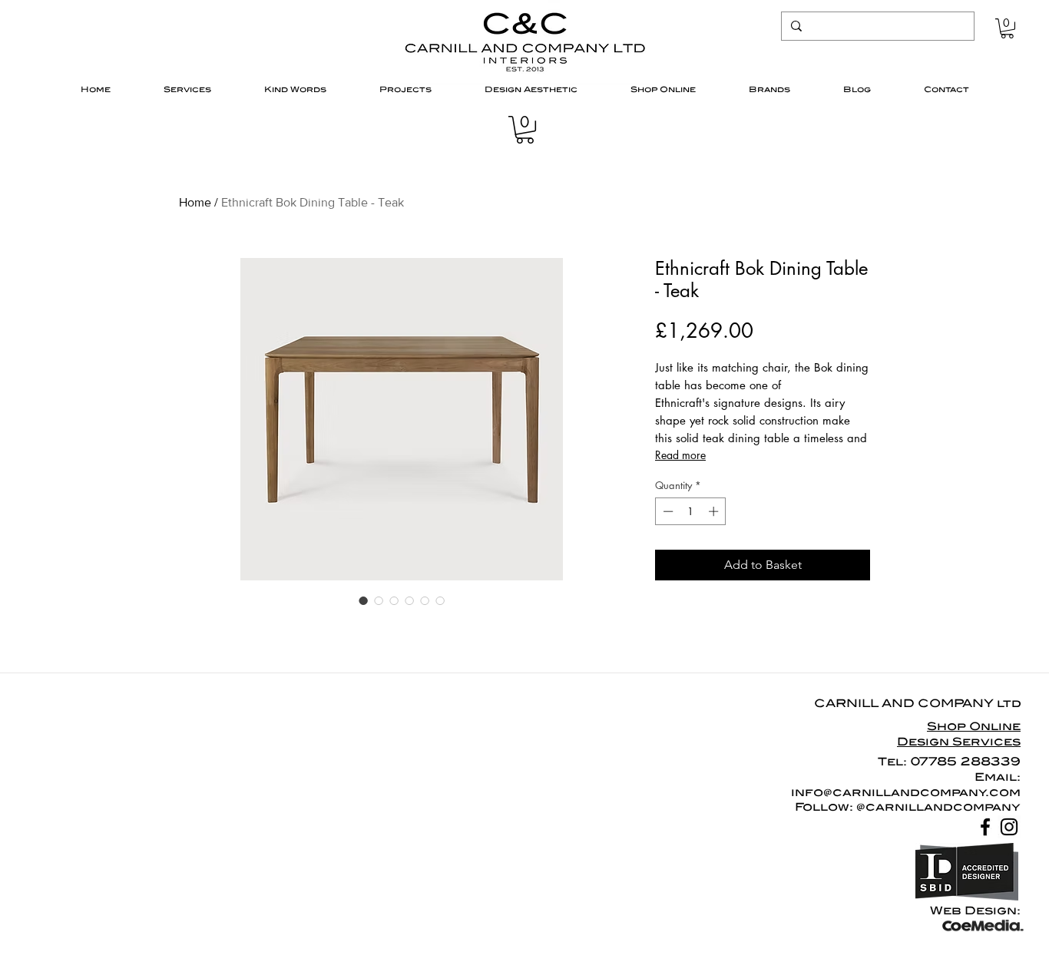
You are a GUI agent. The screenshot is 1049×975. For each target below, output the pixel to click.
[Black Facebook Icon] (985, 826)
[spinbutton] (691, 511)
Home (195, 202)
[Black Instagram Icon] (1009, 826)
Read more (680, 455)
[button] (1007, 28)
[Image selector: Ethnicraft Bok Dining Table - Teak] (363, 600)
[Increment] (715, 511)
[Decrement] (666, 511)
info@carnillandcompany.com (906, 792)
